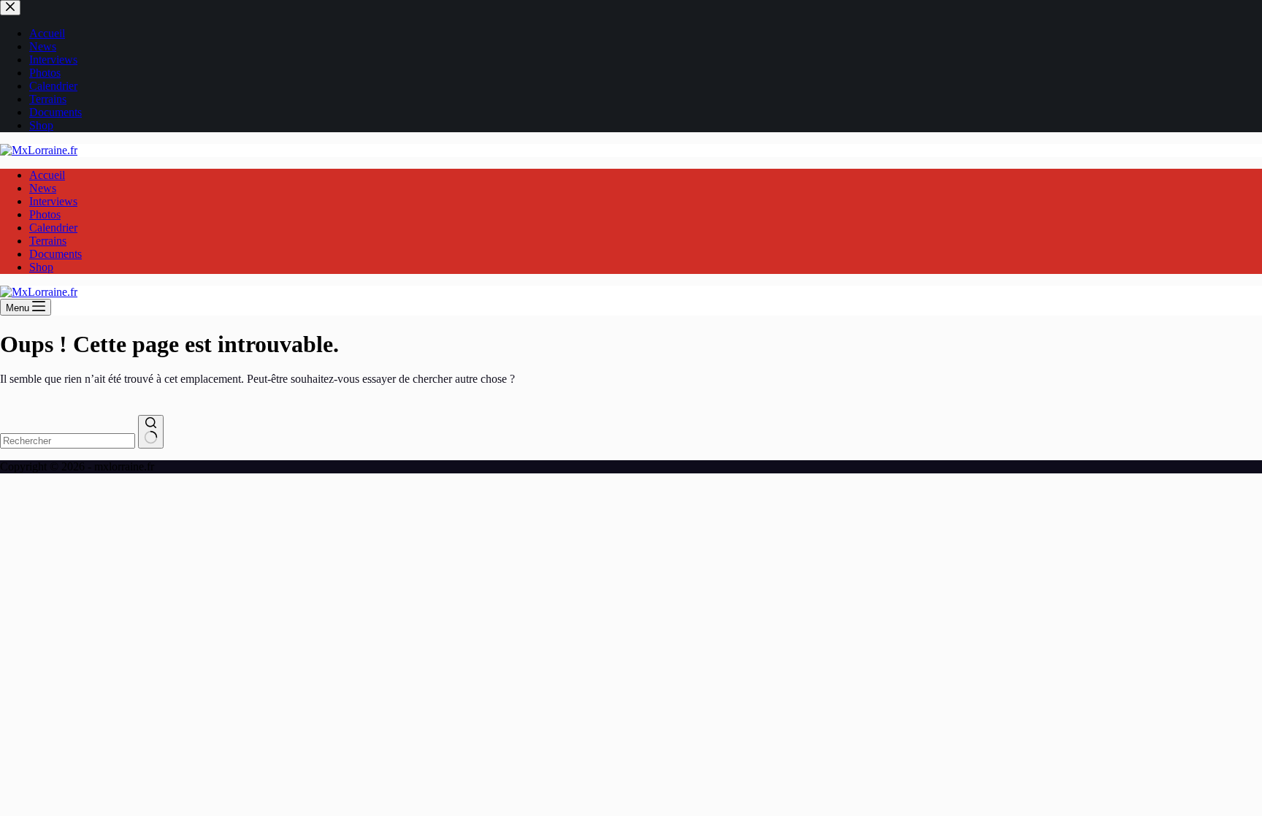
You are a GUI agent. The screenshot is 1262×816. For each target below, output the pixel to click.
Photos (45, 214)
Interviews (53, 201)
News (42, 188)
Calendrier (53, 227)
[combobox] (67, 441)
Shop (41, 267)
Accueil (47, 175)
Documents (55, 254)
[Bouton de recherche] (151, 432)
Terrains (47, 240)
